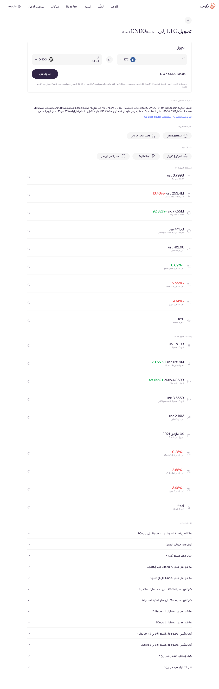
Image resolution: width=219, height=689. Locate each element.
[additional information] (28, 177)
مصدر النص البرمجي (140, 136)
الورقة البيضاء (143, 156)
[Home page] (208, 6)
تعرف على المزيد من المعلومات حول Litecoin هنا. (168, 117)
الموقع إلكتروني (174, 136)
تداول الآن (45, 74)
